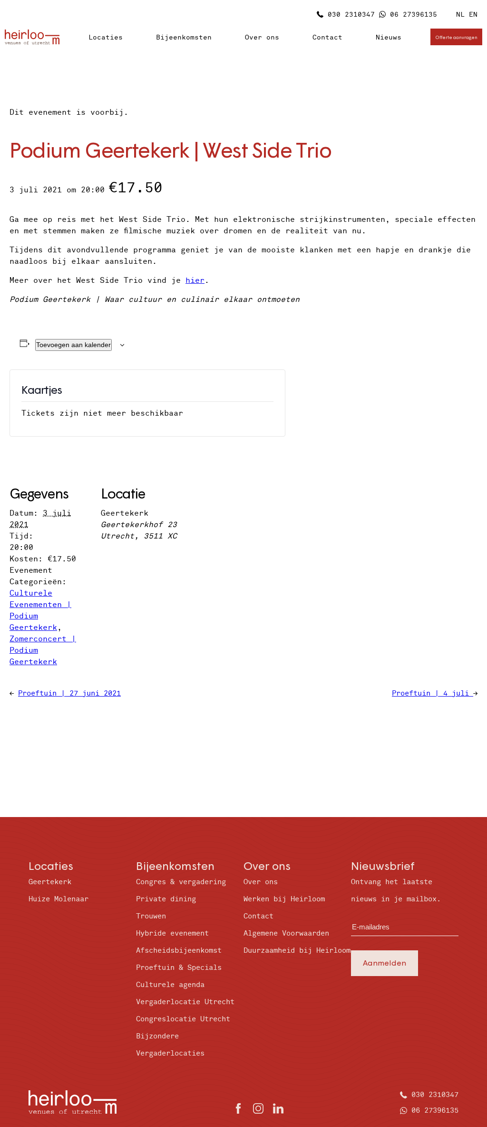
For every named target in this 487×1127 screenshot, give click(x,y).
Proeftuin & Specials (179, 967)
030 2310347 (351, 14)
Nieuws (388, 37)
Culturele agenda (170, 984)
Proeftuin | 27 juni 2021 (69, 693)
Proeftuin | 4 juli (432, 693)
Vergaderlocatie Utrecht (185, 1002)
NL (460, 14)
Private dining (166, 899)
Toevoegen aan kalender (73, 345)
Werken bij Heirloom (284, 899)
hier (195, 280)
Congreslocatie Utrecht (183, 1019)
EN (473, 14)
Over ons (262, 37)
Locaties (105, 37)
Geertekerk (50, 882)
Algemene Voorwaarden (286, 933)
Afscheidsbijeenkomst (179, 950)
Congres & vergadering (181, 882)
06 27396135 (413, 14)
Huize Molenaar (58, 899)
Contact (327, 37)
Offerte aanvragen (456, 37)
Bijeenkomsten (184, 37)
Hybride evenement (172, 933)
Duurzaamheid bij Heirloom (297, 950)
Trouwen (151, 916)
